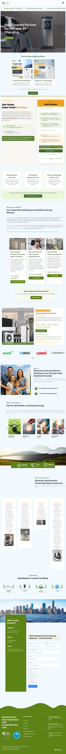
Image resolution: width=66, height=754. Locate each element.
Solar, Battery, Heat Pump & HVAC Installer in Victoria (49, 342)
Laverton (51, 336)
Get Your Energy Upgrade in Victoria (33, 196)
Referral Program (28, 736)
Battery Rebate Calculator (30, 733)
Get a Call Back (36, 297)
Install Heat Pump (9, 37)
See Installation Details (17, 281)
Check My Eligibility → (51, 150)
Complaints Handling (29, 731)
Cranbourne (54, 339)
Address (30, 662)
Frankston (41, 339)
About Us (26, 720)
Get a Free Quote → (41, 330)
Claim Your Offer (33, 93)
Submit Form (33, 686)
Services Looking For (32, 669)
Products (26, 726)
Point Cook (56, 336)
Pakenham (59, 339)
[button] (7, 428)
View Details (36, 278)
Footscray (48, 336)
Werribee (60, 336)
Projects (26, 723)
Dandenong (45, 339)
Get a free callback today (12, 231)
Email (29, 656)
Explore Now (54, 275)
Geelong (36, 339)
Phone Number (31, 649)
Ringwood (50, 339)
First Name (30, 643)
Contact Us (26, 728)
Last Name (47, 643)
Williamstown (37, 336)
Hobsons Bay (43, 336)
